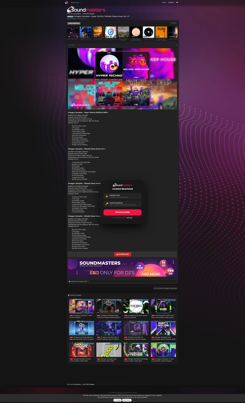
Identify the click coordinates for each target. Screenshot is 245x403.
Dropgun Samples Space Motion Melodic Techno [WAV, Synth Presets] (108, 339)
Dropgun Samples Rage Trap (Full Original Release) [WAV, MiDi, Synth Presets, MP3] (109, 317)
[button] (80, 2)
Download (123, 254)
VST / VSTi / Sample (89, 300)
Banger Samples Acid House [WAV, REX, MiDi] (106, 360)
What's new (75, 2)
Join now (129, 217)
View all (173, 23)
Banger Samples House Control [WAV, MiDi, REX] (80, 360)
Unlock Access (122, 212)
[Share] (176, 45)
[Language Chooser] (177, 2)
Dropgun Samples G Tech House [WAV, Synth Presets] (162, 360)
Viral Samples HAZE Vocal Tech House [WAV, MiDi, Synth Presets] (162, 317)
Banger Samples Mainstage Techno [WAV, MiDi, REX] (136, 360)
